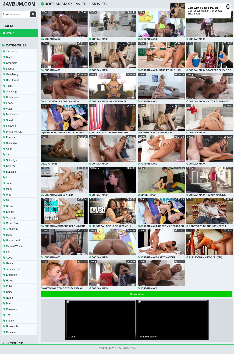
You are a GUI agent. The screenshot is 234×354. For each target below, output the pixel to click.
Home (9, 33)
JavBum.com (19, 4)
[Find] (33, 14)
